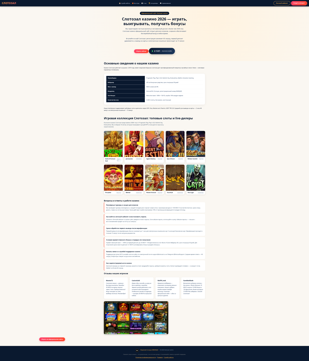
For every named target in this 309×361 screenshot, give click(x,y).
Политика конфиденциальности (146, 357)
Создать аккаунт (299, 3)
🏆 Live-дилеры (153, 3)
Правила (160, 357)
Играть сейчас (141, 51)
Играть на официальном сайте (52, 339)
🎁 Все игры (135, 3)
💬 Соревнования (165, 3)
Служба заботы (169, 357)
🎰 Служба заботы (124, 3)
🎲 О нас (144, 3)
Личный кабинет (282, 3)
